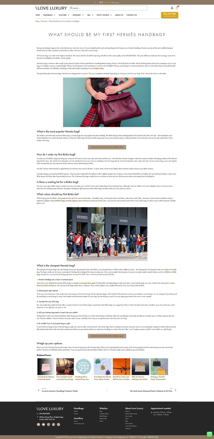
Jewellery (77, 15)
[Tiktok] (53, 424)
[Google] (58, 424)
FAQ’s (127, 418)
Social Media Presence (131, 413)
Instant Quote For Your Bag (107, 147)
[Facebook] (38, 424)
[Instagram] (48, 424)
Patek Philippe (103, 416)
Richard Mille (103, 418)
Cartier (76, 421)
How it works (103, 15)
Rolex (101, 411)
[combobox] (108, 8)
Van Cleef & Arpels (79, 423)
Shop (38, 15)
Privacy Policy (129, 423)
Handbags (47, 15)
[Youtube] (43, 424)
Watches (62, 15)
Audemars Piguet (104, 413)
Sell (88, 15)
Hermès (44, 21)
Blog (37, 21)
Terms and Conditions (131, 426)
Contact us (132, 15)
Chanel (76, 411)
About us (119, 15)
